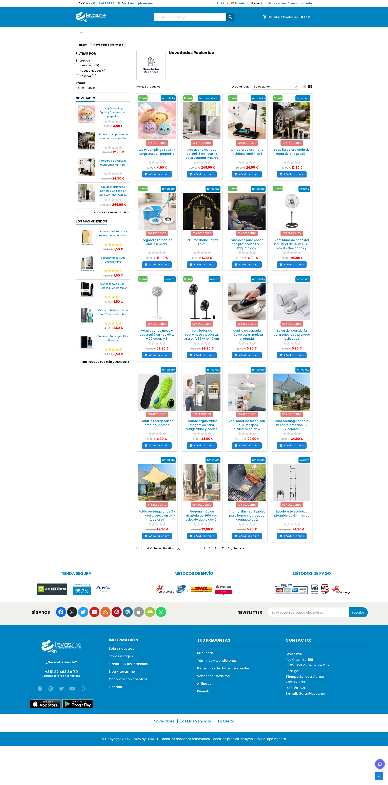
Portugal (292, 671)
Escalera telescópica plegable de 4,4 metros (291, 513)
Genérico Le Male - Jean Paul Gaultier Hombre (113, 312)
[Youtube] (94, 612)
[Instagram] (72, 612)
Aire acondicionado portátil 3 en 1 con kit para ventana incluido (113, 191)
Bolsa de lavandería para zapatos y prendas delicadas (292, 335)
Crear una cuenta (299, 3)
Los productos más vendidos (105, 362)
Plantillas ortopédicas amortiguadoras (157, 423)
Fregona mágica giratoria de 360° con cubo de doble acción (202, 515)
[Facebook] (61, 612)
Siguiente (236, 548)
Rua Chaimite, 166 (299, 659)
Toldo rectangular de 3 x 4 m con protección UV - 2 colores (156, 515)
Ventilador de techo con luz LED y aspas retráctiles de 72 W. (247, 425)
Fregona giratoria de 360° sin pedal (156, 242)
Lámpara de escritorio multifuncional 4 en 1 (113, 162)
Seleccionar (276, 87)
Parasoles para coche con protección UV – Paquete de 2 (246, 244)
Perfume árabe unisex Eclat (202, 242)
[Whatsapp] (161, 612)
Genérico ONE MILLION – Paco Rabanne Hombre (113, 233)
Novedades (85, 98)
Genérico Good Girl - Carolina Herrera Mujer (113, 286)
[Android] (150, 612)
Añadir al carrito (157, 174)
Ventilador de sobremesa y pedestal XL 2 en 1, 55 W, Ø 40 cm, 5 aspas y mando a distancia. (201, 339)
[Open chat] (380, 764)
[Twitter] (83, 612)
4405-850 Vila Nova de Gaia (308, 665)
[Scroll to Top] (379, 776)
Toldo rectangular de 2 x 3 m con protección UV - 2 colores (291, 425)
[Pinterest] (117, 612)
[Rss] (105, 612)
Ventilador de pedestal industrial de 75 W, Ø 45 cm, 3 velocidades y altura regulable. (291, 246)
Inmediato (89, 65)
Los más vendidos (91, 221)
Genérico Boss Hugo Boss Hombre (112, 259)
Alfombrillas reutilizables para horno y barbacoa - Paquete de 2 (247, 515)
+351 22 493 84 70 (102, 3)
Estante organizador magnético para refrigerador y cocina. (202, 425)
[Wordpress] (128, 612)
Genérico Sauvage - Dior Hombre (113, 338)
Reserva (88, 76)
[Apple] (139, 612)
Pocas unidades (92, 71)
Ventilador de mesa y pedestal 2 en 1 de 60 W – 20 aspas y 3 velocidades (156, 337)
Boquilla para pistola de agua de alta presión (113, 136)
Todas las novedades (112, 212)
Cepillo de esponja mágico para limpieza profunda (247, 335)
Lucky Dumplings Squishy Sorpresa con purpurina (113, 112)
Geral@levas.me (141, 3)
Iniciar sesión (276, 3)
